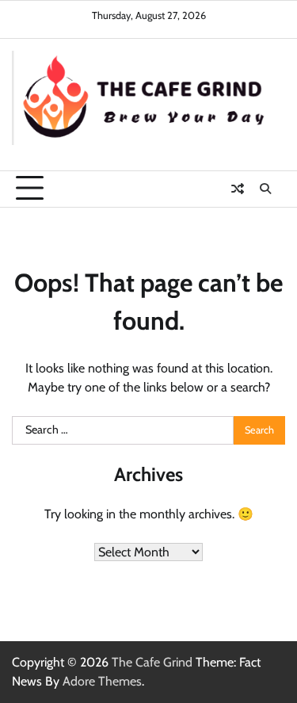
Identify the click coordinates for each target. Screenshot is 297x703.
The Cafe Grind (152, 662)
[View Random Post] (237, 189)
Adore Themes (102, 681)
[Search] (265, 189)
